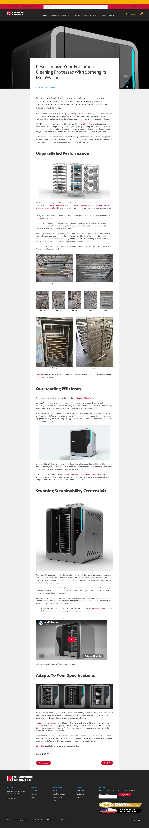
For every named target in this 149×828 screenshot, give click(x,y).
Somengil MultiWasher (86, 124)
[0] (140, 14)
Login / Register (135, 6)
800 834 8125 (14, 6)
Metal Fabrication (59, 794)
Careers (55, 801)
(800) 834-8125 (12, 798)
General (53, 87)
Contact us (40, 375)
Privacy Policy (57, 797)
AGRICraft (33, 797)
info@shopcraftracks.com (31, 6)
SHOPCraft (33, 791)
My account (80, 791)
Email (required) (105, 794)
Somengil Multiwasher (47, 588)
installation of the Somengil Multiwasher (84, 474)
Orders (78, 797)
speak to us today (97, 608)
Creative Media (40, 820)
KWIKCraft (33, 794)
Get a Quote (132, 14)
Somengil (73, 114)
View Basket (80, 794)
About (55, 791)
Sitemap (64, 820)
